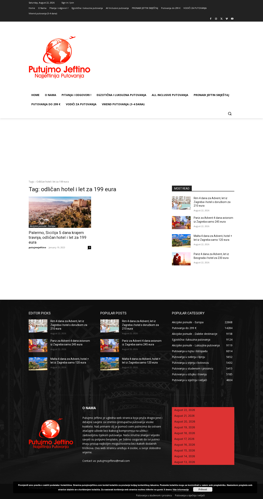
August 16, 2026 (184, 444)
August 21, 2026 (184, 415)
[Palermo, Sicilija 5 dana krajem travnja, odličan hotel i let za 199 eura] (60, 212)
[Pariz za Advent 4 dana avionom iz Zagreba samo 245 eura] (181, 222)
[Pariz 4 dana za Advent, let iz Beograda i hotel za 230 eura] (181, 258)
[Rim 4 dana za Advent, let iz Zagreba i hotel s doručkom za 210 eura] (181, 203)
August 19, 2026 (184, 427)
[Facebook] (211, 19)
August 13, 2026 (184, 462)
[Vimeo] (226, 19)
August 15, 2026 (184, 450)
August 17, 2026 (184, 438)
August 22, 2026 (184, 409)
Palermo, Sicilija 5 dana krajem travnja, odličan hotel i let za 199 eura (57, 237)
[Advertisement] (131, 147)
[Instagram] (216, 19)
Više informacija (181, 489)
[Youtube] (232, 19)
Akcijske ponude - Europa (42, 226)
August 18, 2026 (184, 433)
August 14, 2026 (184, 456)
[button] (229, 113)
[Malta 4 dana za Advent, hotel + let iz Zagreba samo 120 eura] (181, 240)
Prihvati (203, 489)
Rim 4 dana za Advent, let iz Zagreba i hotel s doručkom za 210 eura (212, 202)
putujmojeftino (37, 247)
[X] (221, 19)
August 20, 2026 (184, 421)
